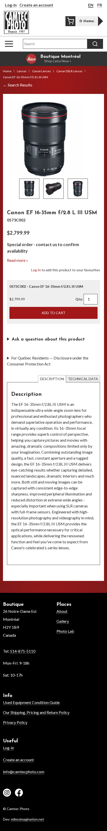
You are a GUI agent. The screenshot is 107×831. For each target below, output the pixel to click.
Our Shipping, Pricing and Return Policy (36, 712)
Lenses (22, 71)
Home (7, 71)
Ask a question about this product (48, 339)
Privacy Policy (15, 722)
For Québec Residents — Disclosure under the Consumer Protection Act (47, 360)
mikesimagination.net (27, 819)
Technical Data (83, 379)
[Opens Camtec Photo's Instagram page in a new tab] (7, 793)
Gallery (62, 621)
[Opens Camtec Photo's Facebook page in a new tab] (19, 793)
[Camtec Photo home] (16, 22)
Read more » (17, 260)
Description (52, 379)
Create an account (36, 4)
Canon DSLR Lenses (69, 71)
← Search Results (17, 84)
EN (90, 4)
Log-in (11, 4)
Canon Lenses (41, 71)
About (61, 611)
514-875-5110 (22, 651)
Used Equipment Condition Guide (31, 702)
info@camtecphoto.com (23, 771)
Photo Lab (65, 631)
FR (99, 4)
